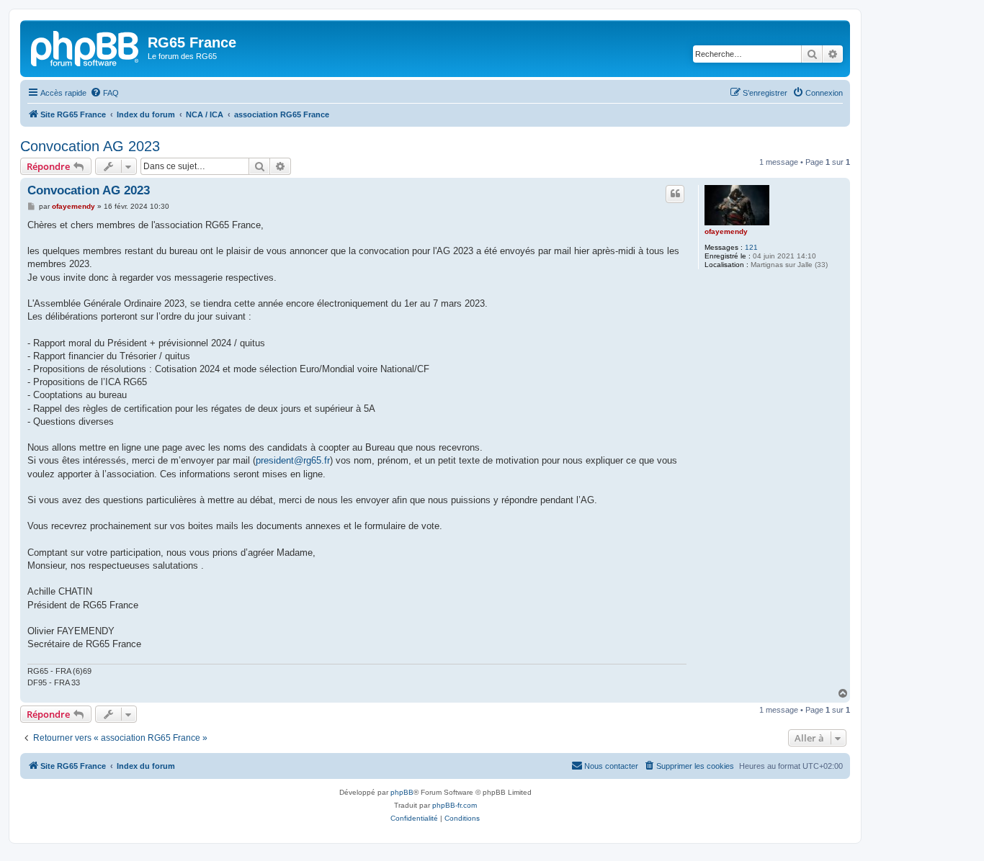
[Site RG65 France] (86, 47)
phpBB (401, 792)
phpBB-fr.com (454, 805)
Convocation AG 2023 (90, 146)
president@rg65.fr (293, 460)
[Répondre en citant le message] (675, 193)
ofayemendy (726, 231)
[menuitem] (104, 93)
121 (751, 247)
